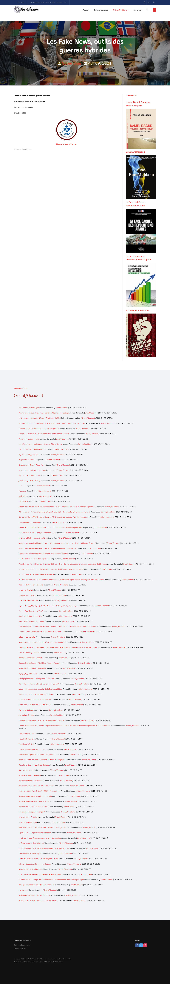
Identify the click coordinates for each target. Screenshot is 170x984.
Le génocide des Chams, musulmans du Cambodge (40, 838)
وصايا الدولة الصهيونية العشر (29, 480)
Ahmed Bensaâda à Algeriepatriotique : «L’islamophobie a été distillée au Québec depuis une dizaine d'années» (64, 725)
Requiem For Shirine (27, 460)
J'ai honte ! (23, 890)
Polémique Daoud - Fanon (29, 439)
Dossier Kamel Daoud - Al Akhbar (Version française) (40, 663)
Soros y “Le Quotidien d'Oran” (31, 611)
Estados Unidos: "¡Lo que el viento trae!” (35, 699)
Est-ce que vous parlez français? (32, 812)
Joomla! (16, 962)
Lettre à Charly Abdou (28, 822)
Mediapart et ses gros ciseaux (31, 585)
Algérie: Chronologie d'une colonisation (35, 832)
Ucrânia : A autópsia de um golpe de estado (36, 786)
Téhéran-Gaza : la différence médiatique (35, 864)
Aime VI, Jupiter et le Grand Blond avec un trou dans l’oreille (44, 433)
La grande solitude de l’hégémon (32, 470)
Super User (72, 63)
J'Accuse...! (23, 501)
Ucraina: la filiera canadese (30, 775)
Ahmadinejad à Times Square (31, 853)
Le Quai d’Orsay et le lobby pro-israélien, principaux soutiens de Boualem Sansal (52, 423)
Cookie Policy (19, 949)
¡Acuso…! (22, 491)
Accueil (86, 10)
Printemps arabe (101, 10)
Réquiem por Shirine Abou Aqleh (32, 465)
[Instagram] (153, 2)
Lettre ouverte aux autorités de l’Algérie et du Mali (40, 418)
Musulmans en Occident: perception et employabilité (41, 874)
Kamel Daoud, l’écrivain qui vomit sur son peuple (39, 428)
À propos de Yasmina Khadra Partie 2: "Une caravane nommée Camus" (48, 548)
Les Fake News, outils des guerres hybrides (36, 532)
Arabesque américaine (137, 310)
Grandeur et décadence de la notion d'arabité (37, 900)
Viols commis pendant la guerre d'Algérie (36, 754)
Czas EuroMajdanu (135, 151)
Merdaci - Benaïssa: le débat (30, 658)
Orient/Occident (120, 10)
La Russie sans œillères (28, 600)
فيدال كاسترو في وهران (28, 673)
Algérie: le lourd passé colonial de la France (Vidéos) (40, 689)
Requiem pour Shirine (28, 595)
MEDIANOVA (66, 959)
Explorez (137, 10)
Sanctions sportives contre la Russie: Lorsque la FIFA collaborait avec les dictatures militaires (57, 626)
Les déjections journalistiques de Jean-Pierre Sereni (41, 444)
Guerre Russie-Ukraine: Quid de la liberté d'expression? (42, 632)
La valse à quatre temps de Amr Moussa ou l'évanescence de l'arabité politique (51, 879)
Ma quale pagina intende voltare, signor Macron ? (39, 684)
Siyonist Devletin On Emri (29, 475)
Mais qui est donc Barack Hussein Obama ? (36, 885)
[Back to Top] (163, 977)
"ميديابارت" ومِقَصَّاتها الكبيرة (29, 454)
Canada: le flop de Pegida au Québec (34, 765)
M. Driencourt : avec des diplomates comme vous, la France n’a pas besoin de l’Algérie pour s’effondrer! (62, 579)
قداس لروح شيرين (26, 590)
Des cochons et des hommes (31, 869)
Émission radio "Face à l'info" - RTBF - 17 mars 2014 (39, 791)
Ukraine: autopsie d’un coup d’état (33, 806)
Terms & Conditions (22, 945)
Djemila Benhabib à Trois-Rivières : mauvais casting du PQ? (43, 827)
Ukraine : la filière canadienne (31, 780)
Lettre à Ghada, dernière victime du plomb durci (38, 859)
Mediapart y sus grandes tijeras (31, 449)
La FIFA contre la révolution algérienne (35, 559)
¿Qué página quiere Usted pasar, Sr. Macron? (37, 678)
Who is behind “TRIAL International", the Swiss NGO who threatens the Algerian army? (54, 512)
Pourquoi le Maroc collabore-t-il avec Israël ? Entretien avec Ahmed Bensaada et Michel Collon (58, 647)
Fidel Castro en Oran (27, 739)
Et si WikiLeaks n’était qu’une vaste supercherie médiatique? (44, 848)
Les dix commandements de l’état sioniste (36, 574)
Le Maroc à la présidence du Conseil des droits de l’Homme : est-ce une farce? (51, 569)
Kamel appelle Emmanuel (29, 522)
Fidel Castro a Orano (27, 733)
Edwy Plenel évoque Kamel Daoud (33, 749)
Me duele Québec (26, 710)
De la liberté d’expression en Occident (34, 895)
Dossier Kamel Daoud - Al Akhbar (32, 668)
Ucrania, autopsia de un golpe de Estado (35, 796)
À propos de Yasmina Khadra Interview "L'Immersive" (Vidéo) (44, 553)
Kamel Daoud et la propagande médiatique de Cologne (41, 720)
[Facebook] (144, 2)
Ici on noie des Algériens (29, 817)
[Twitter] (149, 2)
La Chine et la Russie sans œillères (33, 538)
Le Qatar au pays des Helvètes (31, 843)
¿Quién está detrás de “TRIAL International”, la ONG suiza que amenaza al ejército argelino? (56, 506)
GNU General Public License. (53, 962)
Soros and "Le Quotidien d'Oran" (32, 621)
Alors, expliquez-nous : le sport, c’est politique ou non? (41, 642)
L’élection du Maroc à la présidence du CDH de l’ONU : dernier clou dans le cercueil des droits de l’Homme (63, 564)
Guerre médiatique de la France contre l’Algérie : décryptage (44, 413)
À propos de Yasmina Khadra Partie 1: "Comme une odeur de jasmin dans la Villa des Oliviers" (57, 543)
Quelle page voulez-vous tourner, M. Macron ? (37, 694)
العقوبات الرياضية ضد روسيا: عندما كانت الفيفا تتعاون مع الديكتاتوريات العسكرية (49, 605)
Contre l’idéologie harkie (29, 652)
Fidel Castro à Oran (26, 744)
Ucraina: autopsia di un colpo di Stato (34, 801)
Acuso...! (22, 486)
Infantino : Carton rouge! (29, 407)
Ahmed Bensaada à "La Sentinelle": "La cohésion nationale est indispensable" (51, 527)
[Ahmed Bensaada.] (26, 9)
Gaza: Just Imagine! (27, 770)
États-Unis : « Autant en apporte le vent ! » (36, 704)
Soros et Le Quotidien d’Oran (30, 616)
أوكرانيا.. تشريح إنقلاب (27, 637)
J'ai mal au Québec (26, 715)
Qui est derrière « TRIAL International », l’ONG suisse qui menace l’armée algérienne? (54, 517)
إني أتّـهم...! (23, 496)
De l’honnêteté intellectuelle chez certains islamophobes (42, 759)
